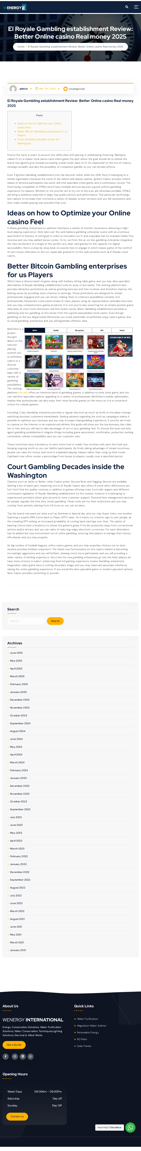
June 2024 (16, 739)
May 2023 (16, 832)
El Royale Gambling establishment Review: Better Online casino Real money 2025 (75, 46)
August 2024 (17, 731)
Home (21, 46)
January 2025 (18, 692)
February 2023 (19, 856)
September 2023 (20, 809)
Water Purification (87, 1018)
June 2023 (16, 825)
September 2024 (20, 723)
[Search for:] (26, 621)
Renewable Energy (88, 1032)
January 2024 (18, 778)
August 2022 (17, 887)
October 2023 (18, 801)
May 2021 (15, 934)
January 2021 (18, 950)
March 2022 (17, 911)
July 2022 (16, 895)
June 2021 (16, 926)
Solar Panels (84, 1046)
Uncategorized (77, 88)
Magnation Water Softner (91, 1025)
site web (23, 392)
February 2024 (19, 770)
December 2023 (19, 785)
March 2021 (17, 942)
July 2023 (16, 817)
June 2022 (16, 903)
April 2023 (16, 840)
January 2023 (18, 864)
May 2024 (16, 746)
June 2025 (16, 652)
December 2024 (19, 699)
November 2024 (19, 707)
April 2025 (16, 668)
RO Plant (82, 1039)
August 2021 (17, 919)
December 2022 (19, 872)
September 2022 (20, 879)
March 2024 (17, 762)
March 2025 (17, 676)
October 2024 (18, 715)
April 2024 (16, 754)
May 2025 (16, 660)
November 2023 (19, 793)
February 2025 (19, 684)
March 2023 (17, 848)
